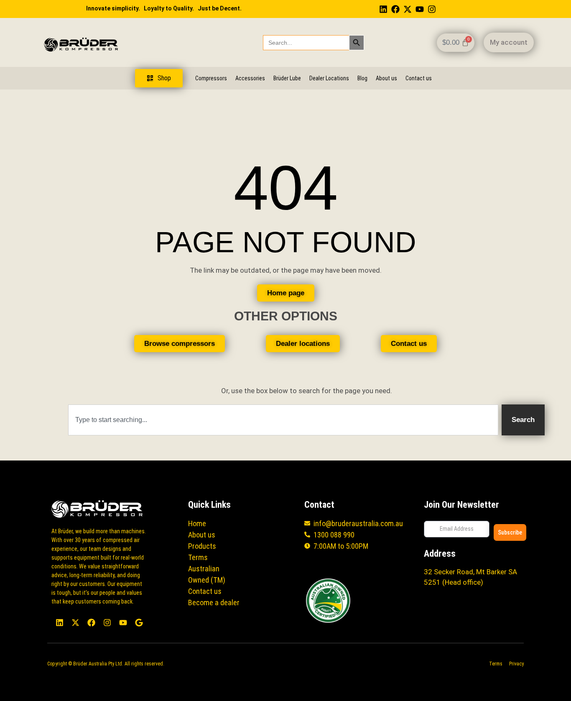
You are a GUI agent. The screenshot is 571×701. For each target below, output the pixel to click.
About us (386, 78)
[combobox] (283, 419)
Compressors (211, 78)
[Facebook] (395, 9)
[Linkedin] (383, 9)
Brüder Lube (287, 78)
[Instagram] (432, 9)
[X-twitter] (407, 9)
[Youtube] (420, 9)
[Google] (139, 622)
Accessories (250, 78)
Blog (362, 78)
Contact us (418, 78)
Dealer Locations (329, 78)
